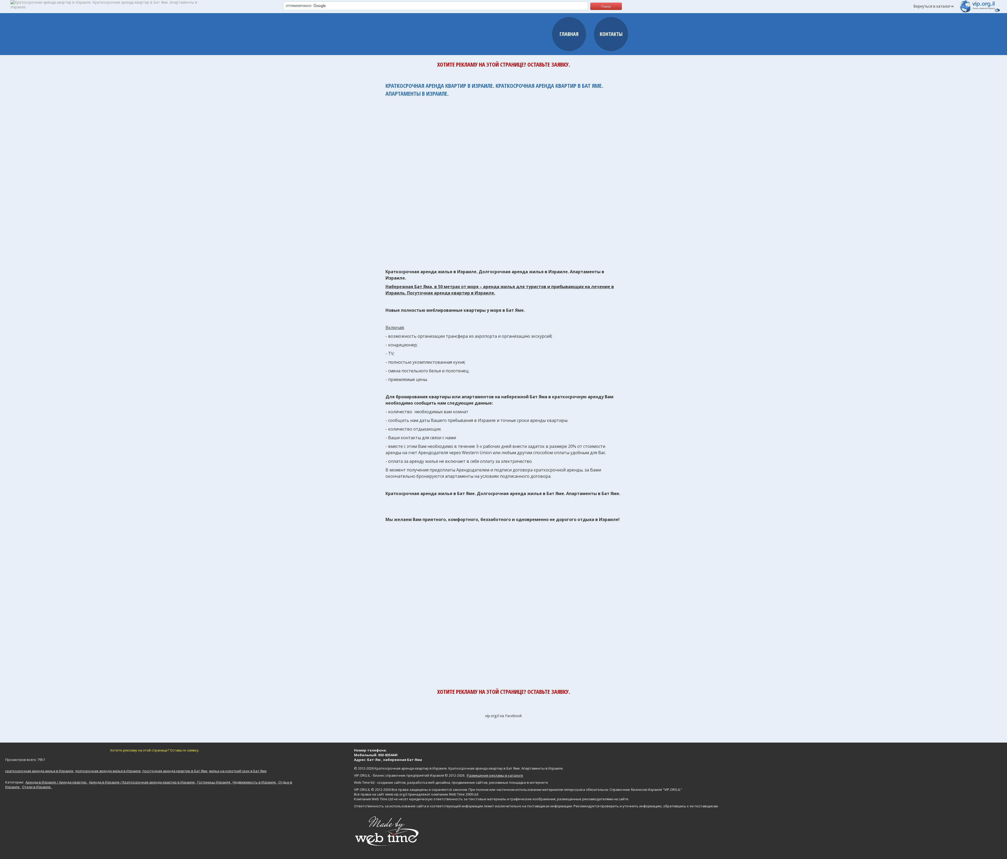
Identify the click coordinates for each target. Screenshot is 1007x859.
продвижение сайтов (470, 782)
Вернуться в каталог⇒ (933, 6)
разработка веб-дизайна (428, 782)
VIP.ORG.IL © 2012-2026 (372, 789)
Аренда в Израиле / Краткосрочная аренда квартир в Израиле (142, 782)
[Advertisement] (503, 180)
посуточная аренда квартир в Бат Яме (174, 771)
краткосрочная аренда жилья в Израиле (39, 771)
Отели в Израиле (36, 787)
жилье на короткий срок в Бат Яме (238, 771)
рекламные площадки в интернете (518, 782)
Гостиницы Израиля (214, 782)
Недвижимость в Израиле (255, 782)
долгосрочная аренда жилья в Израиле (108, 771)
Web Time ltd (364, 782)
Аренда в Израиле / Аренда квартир (56, 782)
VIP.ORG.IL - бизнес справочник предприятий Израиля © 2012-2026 (409, 775)
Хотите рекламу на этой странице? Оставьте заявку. (503, 64)
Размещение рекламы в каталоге (495, 775)
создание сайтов (391, 782)
